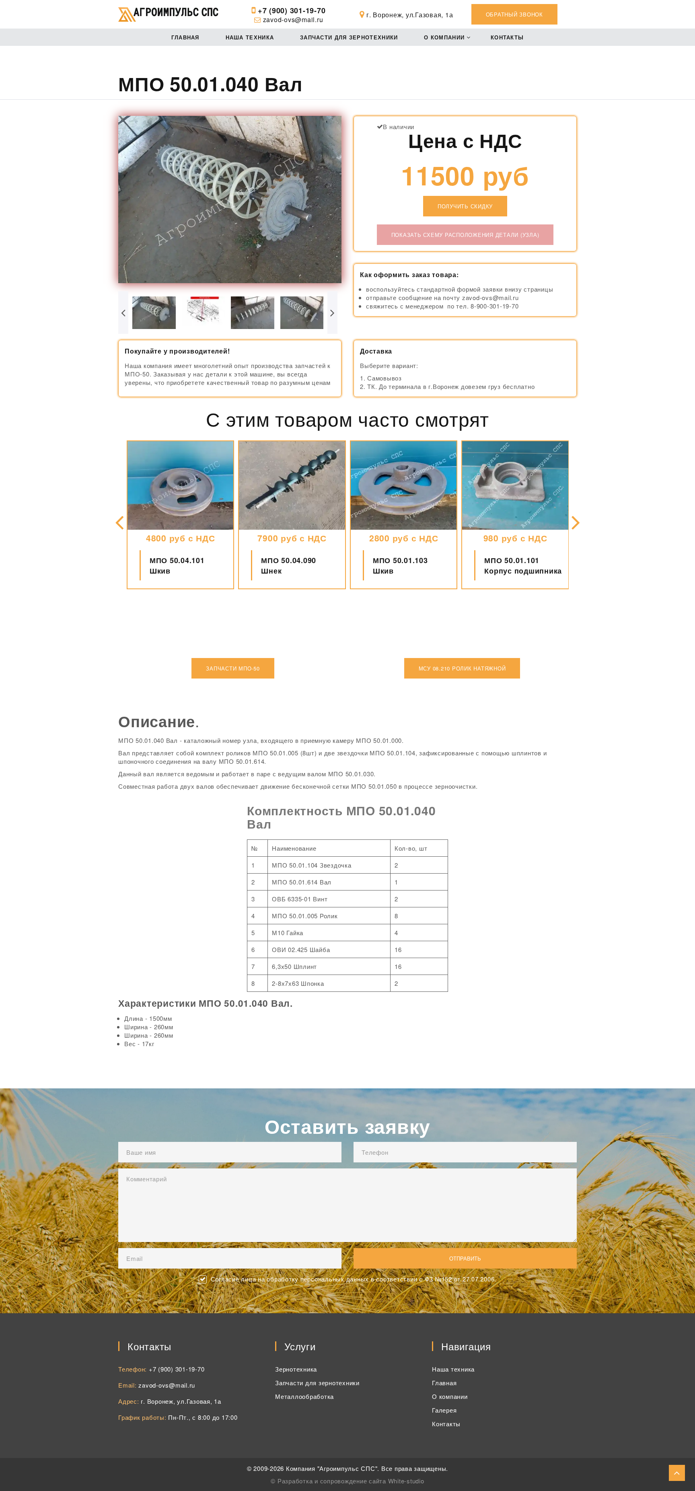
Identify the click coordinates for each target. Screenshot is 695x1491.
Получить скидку (465, 206)
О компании (444, 37)
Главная (185, 37)
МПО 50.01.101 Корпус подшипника (523, 565)
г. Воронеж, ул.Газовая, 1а (181, 1401)
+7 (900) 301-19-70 (292, 10)
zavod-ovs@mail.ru (293, 19)
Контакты (507, 37)
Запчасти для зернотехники (349, 37)
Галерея (444, 1410)
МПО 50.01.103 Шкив (400, 565)
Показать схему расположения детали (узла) (465, 235)
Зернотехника (296, 1369)
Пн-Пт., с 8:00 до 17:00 (202, 1417)
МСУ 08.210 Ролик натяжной (462, 668)
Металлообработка (304, 1396)
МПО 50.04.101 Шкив (177, 565)
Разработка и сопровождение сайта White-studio (351, 1481)
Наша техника (250, 37)
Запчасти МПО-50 (232, 668)
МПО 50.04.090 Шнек (288, 565)
